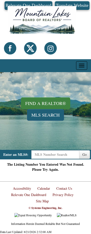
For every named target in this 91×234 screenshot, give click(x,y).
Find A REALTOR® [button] (45, 103)
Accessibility (22, 188)
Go (84, 154)
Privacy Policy (63, 194)
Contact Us (64, 188)
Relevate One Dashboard (28, 194)
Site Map (42, 201)
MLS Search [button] (45, 115)
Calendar (43, 188)
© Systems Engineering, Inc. (45, 208)
